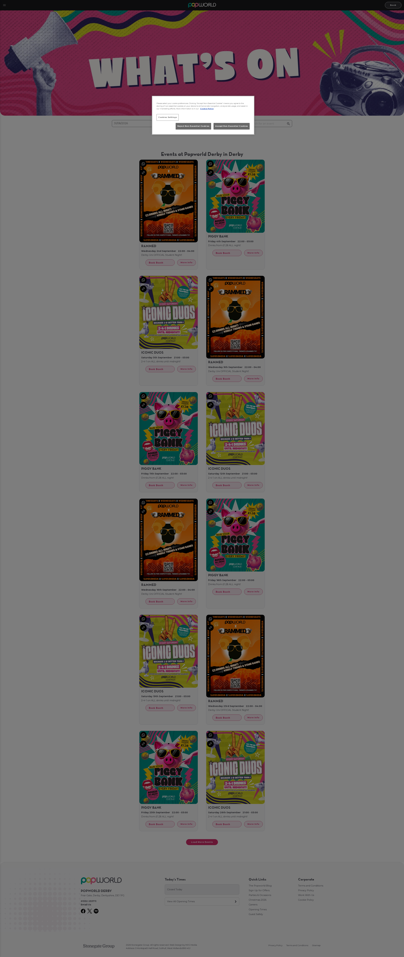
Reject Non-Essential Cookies (193, 126)
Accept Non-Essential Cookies (231, 126)
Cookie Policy (207, 109)
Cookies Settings (167, 117)
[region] (203, 115)
